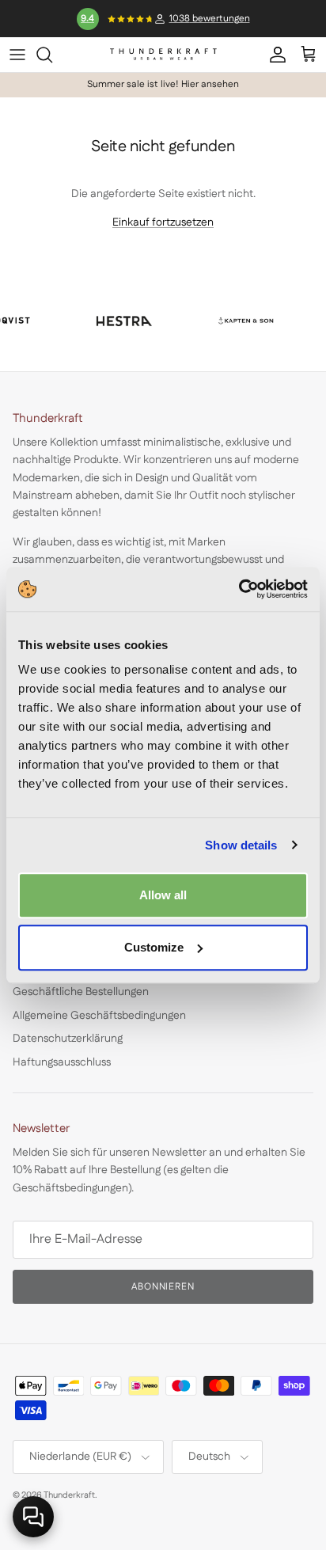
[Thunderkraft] (163, 54)
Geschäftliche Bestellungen (81, 992)
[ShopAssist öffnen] (33, 1516)
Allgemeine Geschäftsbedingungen (99, 1016)
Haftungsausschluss (62, 1062)
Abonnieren (163, 1287)
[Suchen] (52, 54)
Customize (154, 947)
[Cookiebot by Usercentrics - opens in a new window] (238, 589)
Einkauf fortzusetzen (163, 222)
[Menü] (17, 54)
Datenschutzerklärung (68, 1039)
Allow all (163, 895)
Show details (241, 845)
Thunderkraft (69, 1495)
